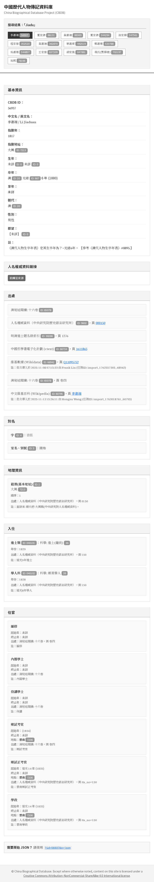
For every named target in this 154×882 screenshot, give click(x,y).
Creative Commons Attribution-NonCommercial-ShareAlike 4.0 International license (76, 876)
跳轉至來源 (17, 278)
